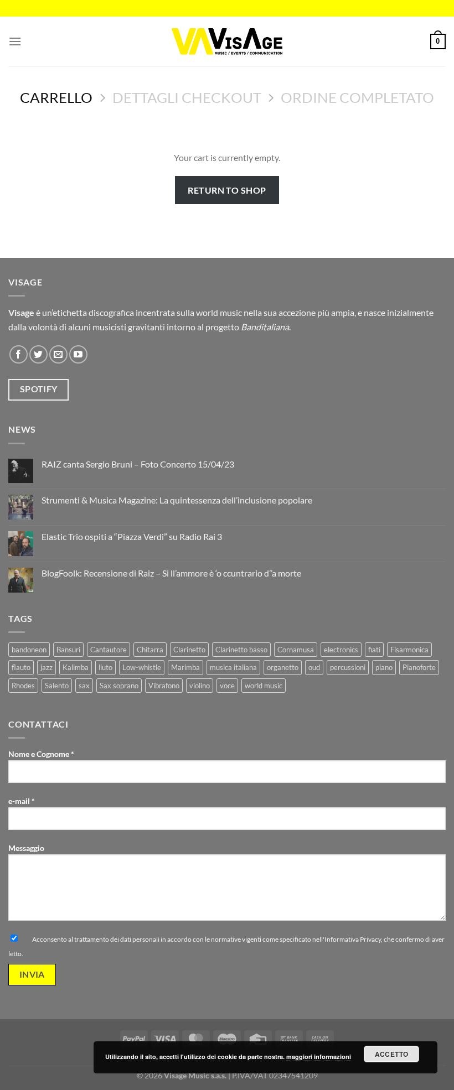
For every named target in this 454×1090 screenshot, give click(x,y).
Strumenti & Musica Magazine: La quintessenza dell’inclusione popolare (177, 500)
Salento (57, 685)
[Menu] (15, 41)
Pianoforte (419, 667)
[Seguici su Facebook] (18, 354)
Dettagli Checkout (186, 97)
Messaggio (26, 848)
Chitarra (150, 649)
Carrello (56, 97)
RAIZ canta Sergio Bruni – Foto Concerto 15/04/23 (138, 464)
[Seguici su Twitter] (38, 354)
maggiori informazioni (318, 1056)
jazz (46, 667)
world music (263, 685)
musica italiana (233, 667)
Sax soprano (119, 685)
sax (84, 685)
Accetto (392, 1054)
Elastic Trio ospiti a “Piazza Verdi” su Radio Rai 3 (132, 536)
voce (227, 685)
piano (384, 667)
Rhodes (23, 685)
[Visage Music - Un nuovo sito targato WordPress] (227, 41)
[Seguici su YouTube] (78, 354)
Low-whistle (141, 667)
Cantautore (108, 649)
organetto (282, 667)
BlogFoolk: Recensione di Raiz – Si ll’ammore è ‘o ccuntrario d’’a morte (172, 573)
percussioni (347, 667)
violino (199, 685)
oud (314, 667)
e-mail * (21, 801)
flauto (21, 667)
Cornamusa (295, 649)
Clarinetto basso (241, 649)
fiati (374, 649)
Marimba (185, 667)
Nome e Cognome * (41, 754)
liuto (105, 667)
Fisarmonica (409, 649)
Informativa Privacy (352, 939)
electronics (341, 649)
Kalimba (76, 667)
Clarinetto (189, 649)
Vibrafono (163, 685)
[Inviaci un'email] (58, 354)
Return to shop (227, 190)
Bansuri (68, 649)
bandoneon (29, 649)
